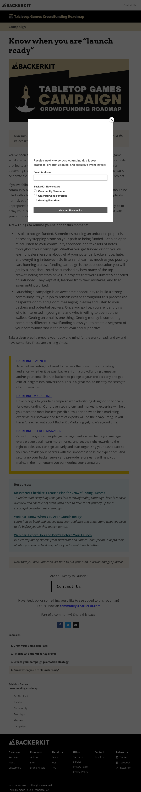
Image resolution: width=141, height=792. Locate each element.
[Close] (111, 119)
